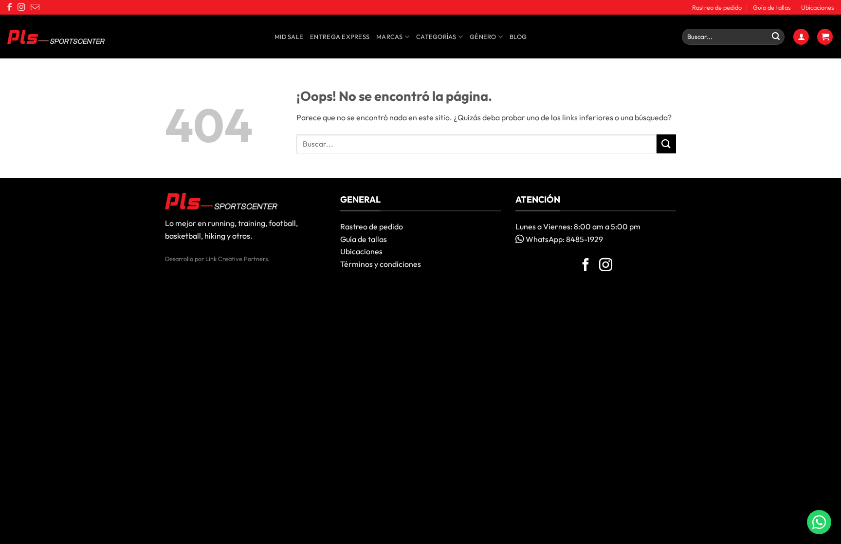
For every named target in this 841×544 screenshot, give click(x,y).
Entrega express (339, 36)
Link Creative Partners (236, 259)
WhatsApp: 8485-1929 (563, 239)
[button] (801, 37)
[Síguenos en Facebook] (585, 266)
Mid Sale (288, 36)
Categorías (436, 36)
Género (483, 36)
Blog (518, 36)
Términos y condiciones (380, 264)
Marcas (389, 36)
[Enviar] (776, 37)
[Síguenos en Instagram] (605, 266)
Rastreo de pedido (717, 7)
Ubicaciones (817, 7)
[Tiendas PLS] (56, 37)
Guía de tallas (771, 7)
